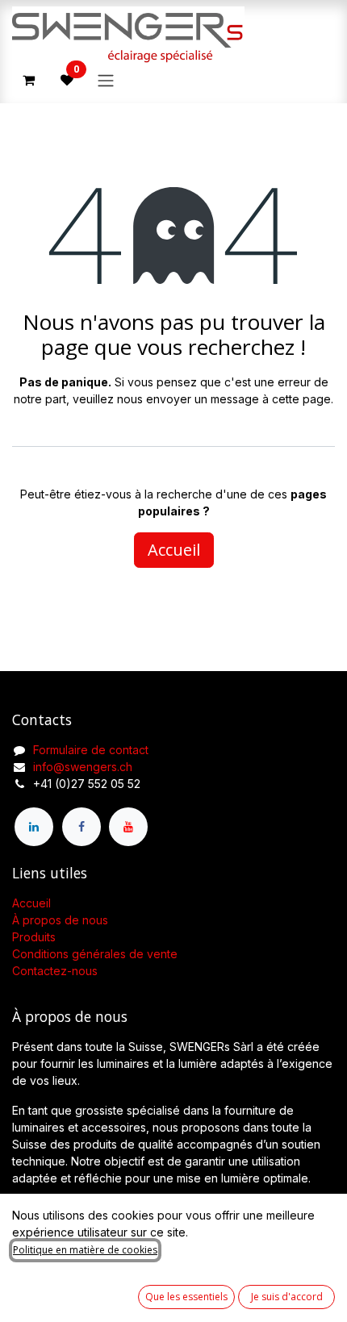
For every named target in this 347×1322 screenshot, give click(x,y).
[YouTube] (128, 826)
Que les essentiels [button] (186, 1296)
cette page (301, 399)
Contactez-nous (55, 971)
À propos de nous (60, 920)
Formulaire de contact (90, 750)
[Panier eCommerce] (28, 80)
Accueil (174, 550)
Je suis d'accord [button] (287, 1296)
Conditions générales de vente (95, 954)
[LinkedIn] (34, 826)
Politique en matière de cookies (85, 1250)
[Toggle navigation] (106, 80)
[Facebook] (81, 826)
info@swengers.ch (82, 767)
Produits (34, 937)
